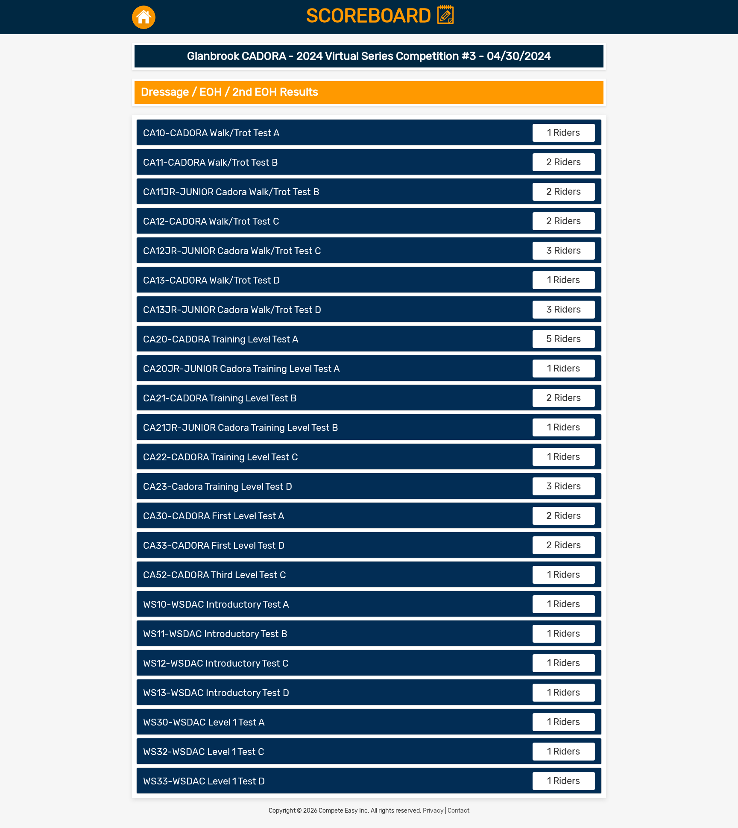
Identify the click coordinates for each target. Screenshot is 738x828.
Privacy (433, 810)
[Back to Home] (143, 17)
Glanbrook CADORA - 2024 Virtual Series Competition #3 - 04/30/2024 (369, 56)
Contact (458, 810)
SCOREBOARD (371, 15)
